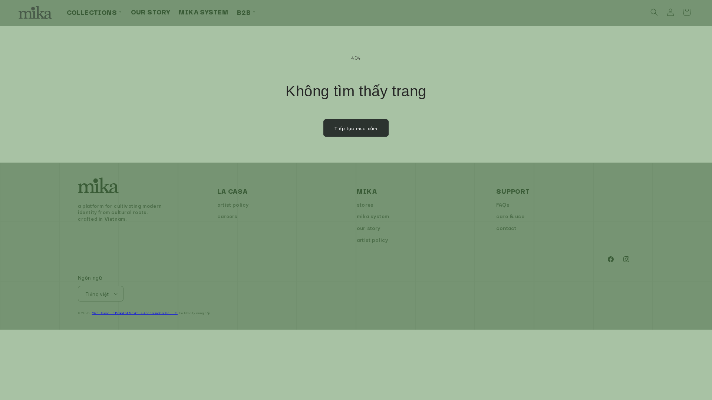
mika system (373, 215)
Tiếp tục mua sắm (356, 127)
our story (369, 227)
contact (506, 227)
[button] (654, 12)
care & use (510, 215)
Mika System (203, 11)
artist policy (233, 204)
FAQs (503, 204)
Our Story (150, 11)
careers (227, 215)
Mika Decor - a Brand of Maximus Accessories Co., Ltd (135, 312)
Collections (94, 12)
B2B (246, 12)
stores (365, 204)
